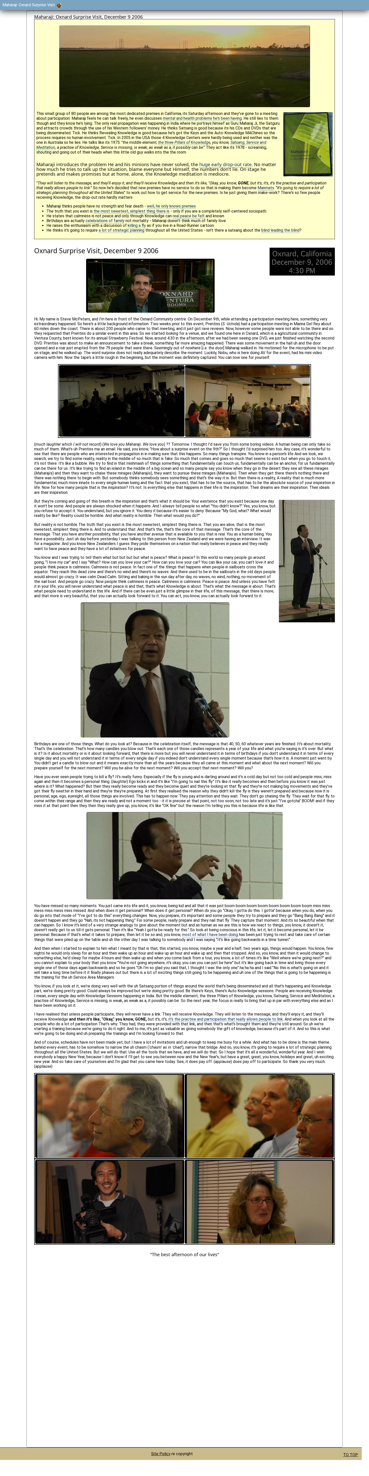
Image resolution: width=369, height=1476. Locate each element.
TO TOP (350, 1454)
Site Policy (160, 1453)
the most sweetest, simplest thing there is (131, 211)
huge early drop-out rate (225, 164)
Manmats (266, 187)
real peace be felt (189, 216)
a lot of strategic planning (121, 230)
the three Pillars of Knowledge (184, 142)
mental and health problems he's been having (202, 118)
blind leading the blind (280, 230)
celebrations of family (105, 220)
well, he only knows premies (171, 206)
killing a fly (137, 225)
